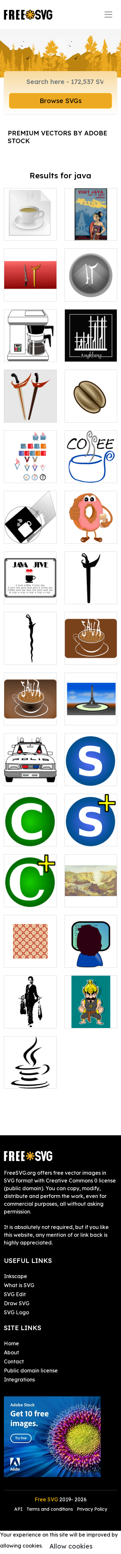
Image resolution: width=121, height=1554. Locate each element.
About (11, 1352)
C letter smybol (29, 837)
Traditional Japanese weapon (30, 406)
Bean (78, 413)
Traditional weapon (91, 288)
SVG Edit (15, 1294)
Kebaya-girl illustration (30, 1015)
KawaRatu (85, 898)
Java (17, 1079)
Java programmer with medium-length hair (91, 947)
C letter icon (26, 898)
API (19, 1509)
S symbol (83, 777)
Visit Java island (90, 228)
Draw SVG (16, 1303)
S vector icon (88, 837)
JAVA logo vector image (30, 228)
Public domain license (31, 1370)
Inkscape (15, 1276)
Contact (14, 1361)
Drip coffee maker (30, 349)
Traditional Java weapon (30, 288)
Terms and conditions (49, 1509)
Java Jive (23, 595)
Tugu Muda (86, 716)
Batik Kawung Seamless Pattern (30, 951)
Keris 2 (80, 595)
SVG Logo (16, 1312)
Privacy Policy (92, 1509)
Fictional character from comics (91, 1012)
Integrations (19, 1379)
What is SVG (19, 1285)
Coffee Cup (86, 474)
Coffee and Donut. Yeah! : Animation (91, 527)
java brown (86, 656)
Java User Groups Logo (30, 470)
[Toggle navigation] (108, 14)
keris (17, 656)
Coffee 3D (23, 534)
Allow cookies (71, 1546)
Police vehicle (28, 777)
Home (11, 1343)
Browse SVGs (61, 101)
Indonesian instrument (91, 349)
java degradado (30, 712)
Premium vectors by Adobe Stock (57, 137)
